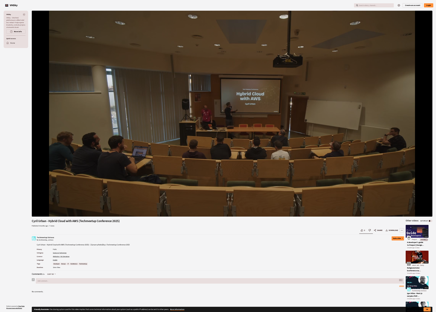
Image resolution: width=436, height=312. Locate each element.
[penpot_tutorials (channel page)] (409, 238)
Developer (56, 264)
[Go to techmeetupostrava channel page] (35, 239)
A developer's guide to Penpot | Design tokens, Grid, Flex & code (415, 243)
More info (18, 31)
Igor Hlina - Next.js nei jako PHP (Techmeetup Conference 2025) (414, 294)
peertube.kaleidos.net (425, 239)
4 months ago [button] (43, 226)
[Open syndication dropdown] (44, 274)
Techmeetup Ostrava (45, 237)
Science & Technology (60, 253)
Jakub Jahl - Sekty (418, 265)
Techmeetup (83, 264)
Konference (74, 264)
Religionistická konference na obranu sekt (413, 269)
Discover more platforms (14, 308)
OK (427, 309)
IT (68, 264)
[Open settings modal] (398, 5)
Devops (63, 264)
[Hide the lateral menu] (24, 14)
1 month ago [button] (411, 248)
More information (177, 309)
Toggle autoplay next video (430, 221)
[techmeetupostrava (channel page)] (409, 289)
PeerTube (21, 306)
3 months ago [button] (411, 273)
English (55, 260)
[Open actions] (402, 230)
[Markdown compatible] (401, 280)
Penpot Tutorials (417, 239)
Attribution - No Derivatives (61, 257)
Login (428, 5)
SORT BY (50, 274)
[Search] (357, 5)
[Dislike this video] (369, 230)
